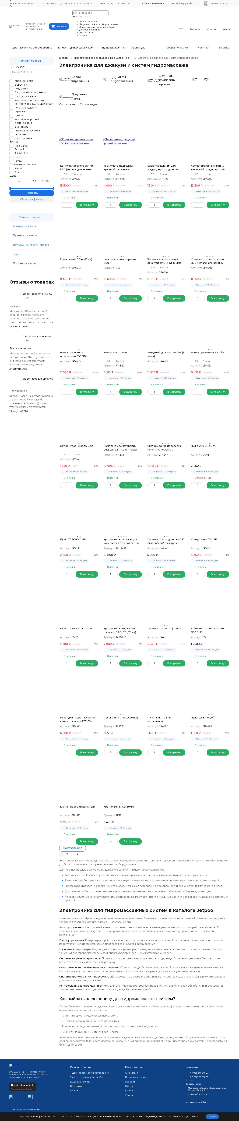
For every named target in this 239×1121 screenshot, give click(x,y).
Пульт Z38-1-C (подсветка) (121, 717)
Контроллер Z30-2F (204, 539)
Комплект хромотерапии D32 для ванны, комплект (120, 447)
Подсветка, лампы (24, 263)
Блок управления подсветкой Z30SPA (73, 354)
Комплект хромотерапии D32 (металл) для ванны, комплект (207, 261)
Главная (64, 57)
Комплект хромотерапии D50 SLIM (207, 630)
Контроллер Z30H (115, 352)
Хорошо (212, 1116)
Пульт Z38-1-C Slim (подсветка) (159, 719)
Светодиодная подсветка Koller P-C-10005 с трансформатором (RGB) (164, 448)
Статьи (101, 3)
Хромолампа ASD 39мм (119, 806)
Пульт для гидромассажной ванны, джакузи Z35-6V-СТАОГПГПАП (78, 719)
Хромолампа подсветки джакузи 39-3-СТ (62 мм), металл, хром (120, 630)
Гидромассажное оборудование (30, 47)
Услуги (111, 3)
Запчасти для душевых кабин (77, 47)
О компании (49, 3)
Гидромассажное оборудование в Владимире (101, 57)
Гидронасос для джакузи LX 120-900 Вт (48, 378)
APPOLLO (21, 153)
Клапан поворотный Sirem (77, 806)
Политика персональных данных (25, 1109)
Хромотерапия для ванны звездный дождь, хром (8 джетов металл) (208, 167)
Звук (16, 254)
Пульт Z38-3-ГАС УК (204, 446)
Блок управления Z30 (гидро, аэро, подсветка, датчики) (163, 167)
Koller (18, 157)
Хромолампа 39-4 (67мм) (76, 259)
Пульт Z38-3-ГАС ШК (73, 539)
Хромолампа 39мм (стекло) (164, 628)
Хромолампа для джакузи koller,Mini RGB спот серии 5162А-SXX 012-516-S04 (121, 541)
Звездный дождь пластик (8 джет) (165, 354)
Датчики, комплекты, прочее (31, 244)
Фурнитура (138, 47)
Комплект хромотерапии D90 (120, 261)
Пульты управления (25, 235)
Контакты (124, 3)
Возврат (89, 3)
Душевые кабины (113, 47)
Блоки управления (24, 226)
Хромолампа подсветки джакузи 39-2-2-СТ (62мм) (164, 261)
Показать (32, 192)
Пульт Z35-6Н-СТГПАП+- (76, 628)
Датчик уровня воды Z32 (76, 446)
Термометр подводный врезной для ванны (119, 167)
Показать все (72, 848)
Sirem (18, 161)
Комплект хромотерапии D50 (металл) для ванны (76, 167)
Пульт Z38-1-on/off (203, 717)
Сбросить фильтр (31, 199)
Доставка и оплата (70, 3)
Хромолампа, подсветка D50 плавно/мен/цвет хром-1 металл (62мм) (166, 541)
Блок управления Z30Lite (207, 352)
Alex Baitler (21, 145)
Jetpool (19, 149)
